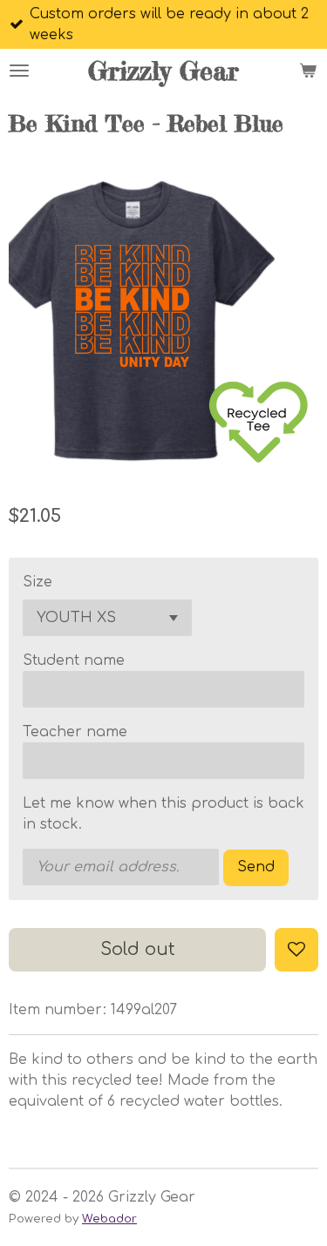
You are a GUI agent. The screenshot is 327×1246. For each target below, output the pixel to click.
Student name (74, 660)
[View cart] (308, 70)
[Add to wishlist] (296, 950)
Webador (109, 1218)
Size (37, 582)
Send (256, 867)
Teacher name (75, 732)
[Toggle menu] (19, 70)
